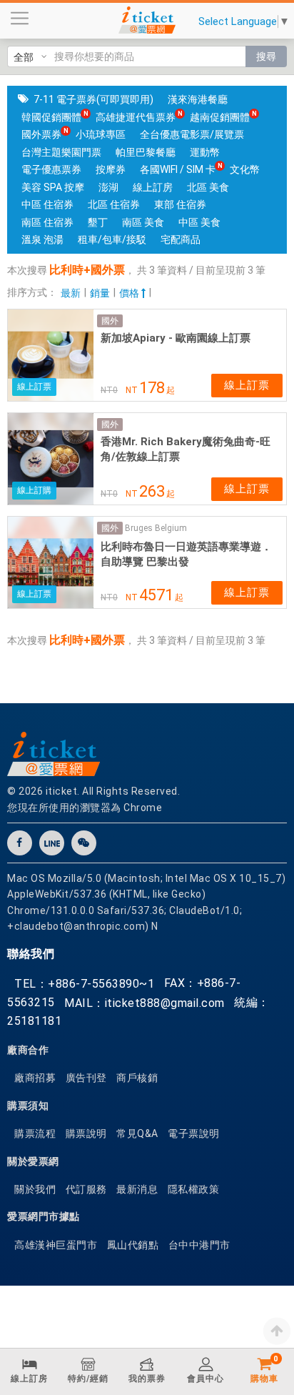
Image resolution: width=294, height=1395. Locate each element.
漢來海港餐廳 (198, 99)
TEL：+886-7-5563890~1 (84, 984)
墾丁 (98, 222)
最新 (71, 293)
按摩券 (111, 169)
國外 (109, 321)
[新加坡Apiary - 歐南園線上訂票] (50, 355)
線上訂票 (247, 385)
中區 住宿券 (47, 204)
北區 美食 (208, 187)
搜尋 (266, 56)
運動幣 (205, 152)
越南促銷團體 (220, 117)
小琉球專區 (101, 134)
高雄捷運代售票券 (136, 117)
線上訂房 (153, 187)
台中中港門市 (199, 1245)
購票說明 (86, 1133)
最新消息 (137, 1189)
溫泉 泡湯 (42, 239)
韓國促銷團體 (51, 117)
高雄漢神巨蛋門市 (55, 1245)
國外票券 (41, 134)
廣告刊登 (86, 1077)
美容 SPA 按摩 (52, 187)
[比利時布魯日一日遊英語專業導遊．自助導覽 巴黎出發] (50, 562)
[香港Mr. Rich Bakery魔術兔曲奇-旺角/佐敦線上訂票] (50, 459)
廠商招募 (35, 1077)
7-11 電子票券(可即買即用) (93, 99)
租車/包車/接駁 (112, 239)
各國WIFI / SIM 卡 (178, 169)
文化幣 (245, 169)
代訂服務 (86, 1189)
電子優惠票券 (51, 169)
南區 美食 (143, 222)
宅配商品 (181, 239)
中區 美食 (199, 222)
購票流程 (35, 1133)
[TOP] (276, 1330)
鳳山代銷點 (133, 1245)
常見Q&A (137, 1133)
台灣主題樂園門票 (61, 152)
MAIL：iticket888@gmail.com (144, 1003)
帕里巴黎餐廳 (146, 152)
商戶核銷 (137, 1077)
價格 (130, 293)
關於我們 (35, 1189)
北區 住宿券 (114, 204)
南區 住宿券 (47, 222)
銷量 (100, 293)
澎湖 (108, 187)
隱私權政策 (194, 1189)
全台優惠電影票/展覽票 (192, 134)
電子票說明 (194, 1133)
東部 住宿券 (180, 204)
